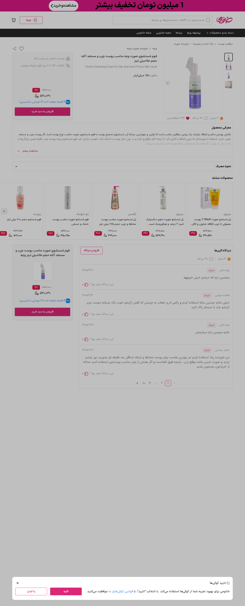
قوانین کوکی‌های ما (121, 591)
